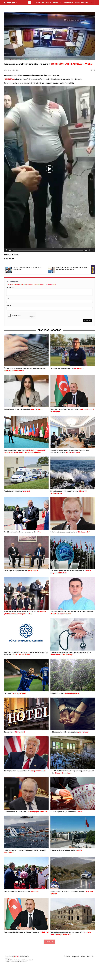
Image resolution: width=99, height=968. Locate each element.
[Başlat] (7, 250)
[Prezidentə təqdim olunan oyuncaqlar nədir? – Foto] (26, 513)
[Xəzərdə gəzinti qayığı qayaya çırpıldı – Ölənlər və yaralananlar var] (72, 473)
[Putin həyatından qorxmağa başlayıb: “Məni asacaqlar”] (72, 513)
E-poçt (9, 305)
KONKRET (16, 956)
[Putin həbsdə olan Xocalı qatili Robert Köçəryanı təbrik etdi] (26, 793)
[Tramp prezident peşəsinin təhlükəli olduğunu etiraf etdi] (26, 752)
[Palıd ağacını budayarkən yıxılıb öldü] (26, 473)
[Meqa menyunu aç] (29, 2)
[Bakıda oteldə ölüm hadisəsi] (26, 714)
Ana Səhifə (67, 956)
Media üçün (57, 2)
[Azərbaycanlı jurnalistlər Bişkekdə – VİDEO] (72, 832)
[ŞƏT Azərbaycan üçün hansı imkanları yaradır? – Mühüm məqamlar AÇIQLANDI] (72, 552)
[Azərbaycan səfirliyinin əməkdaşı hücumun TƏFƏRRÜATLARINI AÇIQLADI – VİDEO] (49, 36)
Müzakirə (10, 287)
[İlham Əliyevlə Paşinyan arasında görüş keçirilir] (26, 552)
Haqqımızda (39, 2)
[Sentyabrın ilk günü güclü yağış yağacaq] (72, 675)
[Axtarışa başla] (92, 2)
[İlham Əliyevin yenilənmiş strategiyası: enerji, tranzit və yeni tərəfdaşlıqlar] (72, 391)
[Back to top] (93, 962)
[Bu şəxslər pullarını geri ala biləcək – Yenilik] (72, 793)
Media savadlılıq (81, 2)
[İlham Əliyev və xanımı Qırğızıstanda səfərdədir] (26, 873)
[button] (49, 169)
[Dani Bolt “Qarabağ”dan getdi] (26, 675)
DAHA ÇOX (49, 941)
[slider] (48, 250)
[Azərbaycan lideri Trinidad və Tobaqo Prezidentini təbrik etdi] (26, 914)
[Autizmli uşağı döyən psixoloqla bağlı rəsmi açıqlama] (26, 391)
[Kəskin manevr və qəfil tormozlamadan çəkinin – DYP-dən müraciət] (72, 873)
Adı (8, 298)
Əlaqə (48, 2)
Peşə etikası (68, 2)
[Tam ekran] (92, 250)
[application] (49, 169)
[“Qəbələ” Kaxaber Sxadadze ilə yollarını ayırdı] (72, 350)
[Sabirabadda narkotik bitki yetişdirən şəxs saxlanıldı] (72, 714)
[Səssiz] (89, 250)
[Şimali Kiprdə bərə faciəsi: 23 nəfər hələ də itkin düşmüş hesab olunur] (26, 832)
